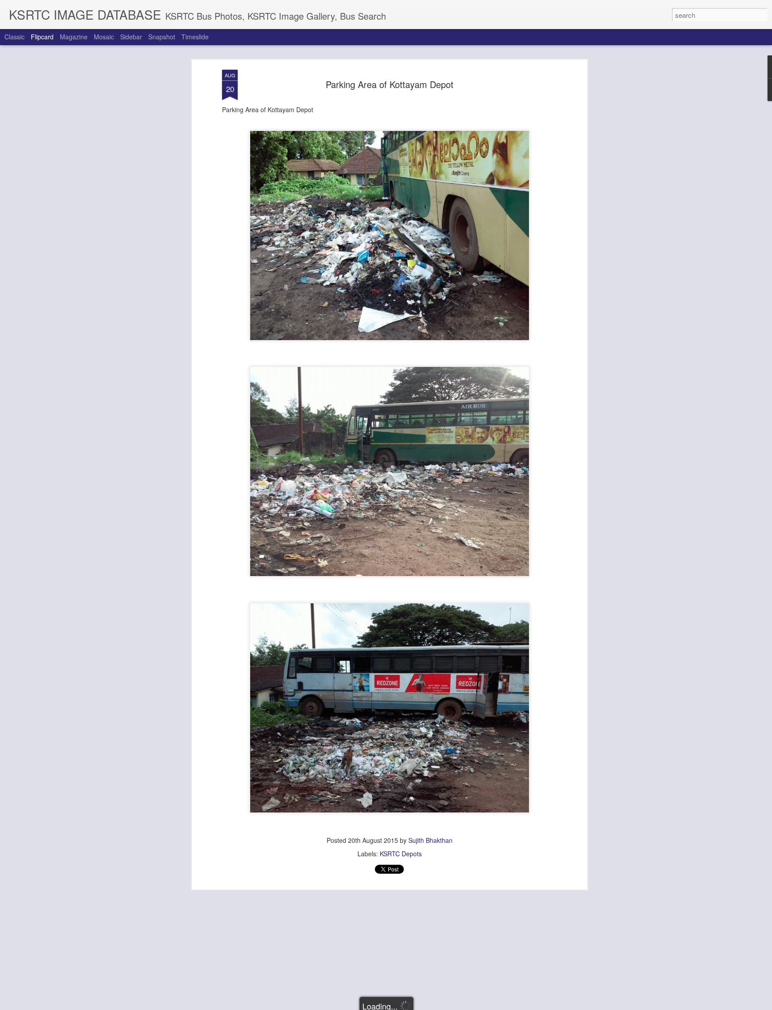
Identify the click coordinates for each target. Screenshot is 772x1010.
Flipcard (42, 36)
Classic (14, 36)
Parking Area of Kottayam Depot (389, 84)
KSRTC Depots (401, 853)
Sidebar (131, 36)
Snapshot (161, 36)
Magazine (74, 36)
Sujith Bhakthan (430, 840)
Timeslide (195, 36)
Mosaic (104, 36)
